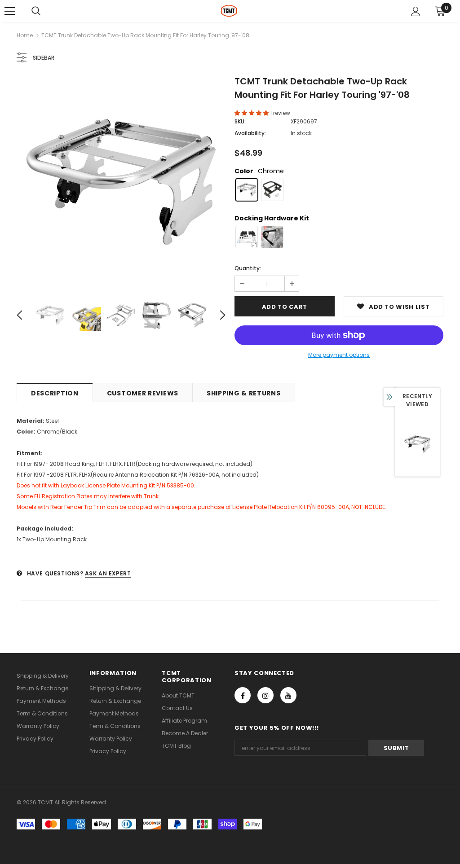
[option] (121, 182)
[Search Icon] (35, 11)
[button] (252, 113)
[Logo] (229, 11)
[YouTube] (288, 695)
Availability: (250, 133)
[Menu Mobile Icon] (9, 11)
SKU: (240, 121)
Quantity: (247, 268)
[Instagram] (265, 695)
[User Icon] (415, 11)
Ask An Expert (108, 573)
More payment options (339, 355)
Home (25, 35)
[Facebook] (242, 695)
